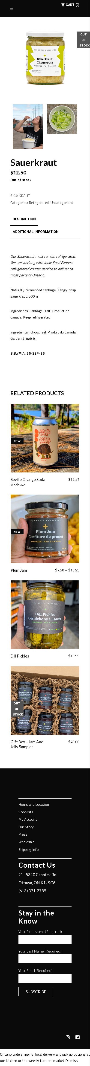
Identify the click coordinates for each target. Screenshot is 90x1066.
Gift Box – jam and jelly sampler (27, 744)
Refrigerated (39, 202)
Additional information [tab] (36, 232)
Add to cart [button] (67, 479)
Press (22, 834)
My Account (27, 819)
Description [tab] (24, 219)
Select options (65, 570)
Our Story (26, 827)
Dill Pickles (20, 656)
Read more (68, 741)
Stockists (25, 812)
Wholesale (26, 842)
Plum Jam (19, 570)
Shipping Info (28, 849)
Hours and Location (33, 804)
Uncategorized (62, 202)
